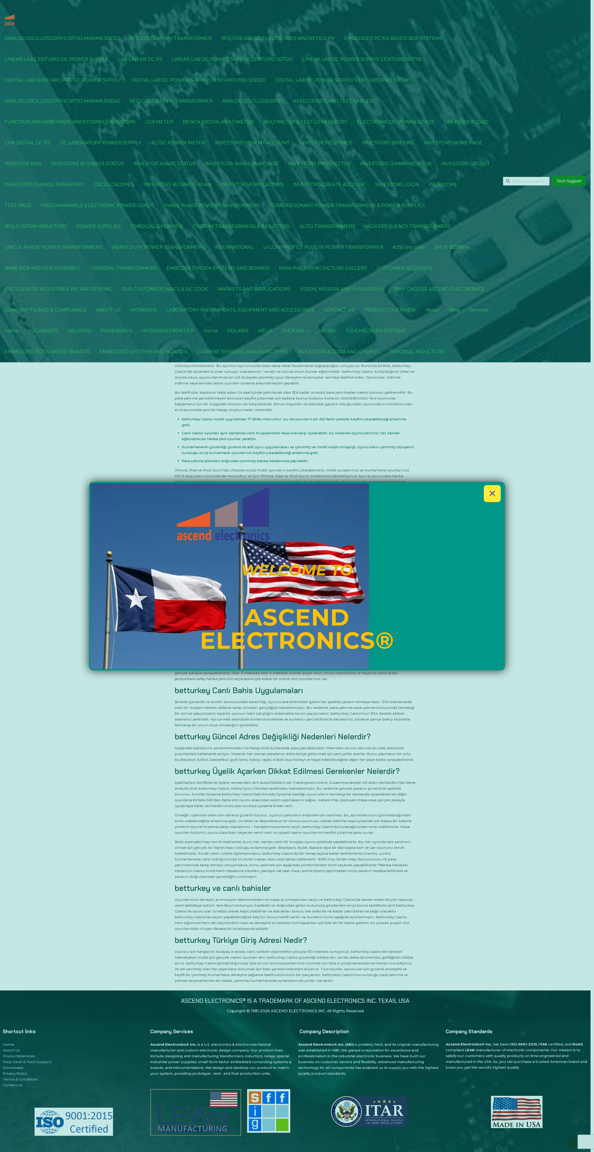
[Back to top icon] (572, 1142)
